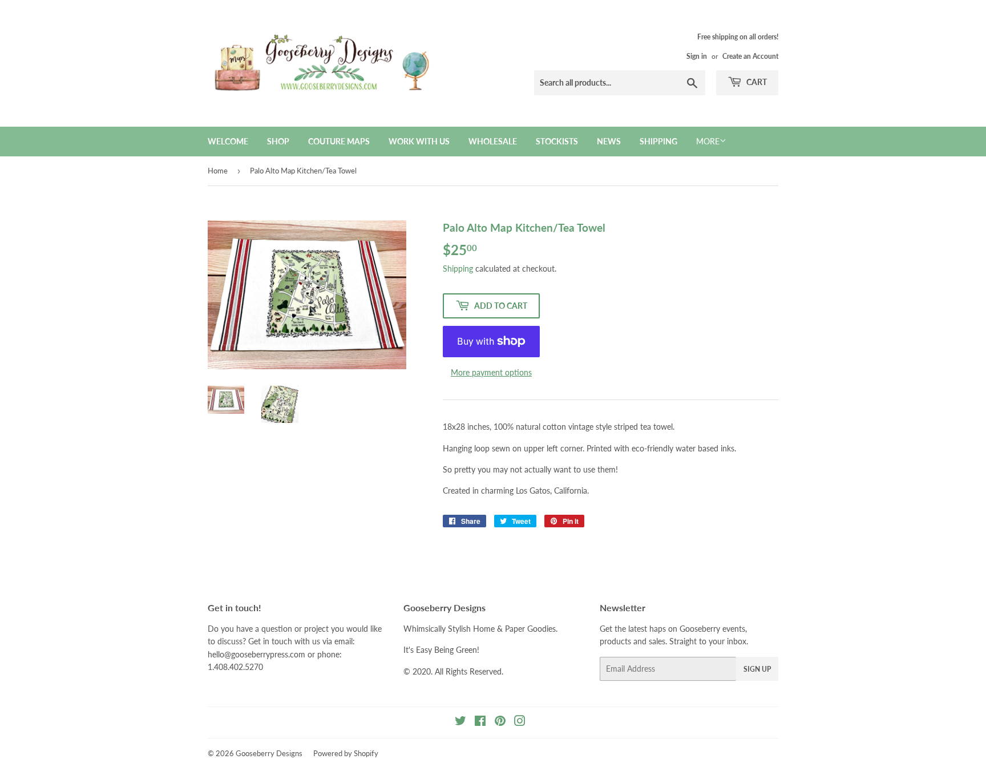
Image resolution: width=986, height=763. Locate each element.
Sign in (696, 56)
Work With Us (419, 141)
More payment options (491, 372)
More (708, 141)
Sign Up (757, 669)
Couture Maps (339, 141)
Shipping (658, 141)
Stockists (557, 141)
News (609, 141)
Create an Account (750, 56)
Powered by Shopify (345, 753)
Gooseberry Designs (269, 753)
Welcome (228, 141)
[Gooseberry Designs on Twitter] (460, 722)
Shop (278, 141)
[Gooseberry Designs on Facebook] (480, 722)
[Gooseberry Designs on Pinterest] (500, 722)
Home (218, 170)
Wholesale (492, 141)
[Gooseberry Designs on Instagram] (520, 722)
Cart (756, 82)
